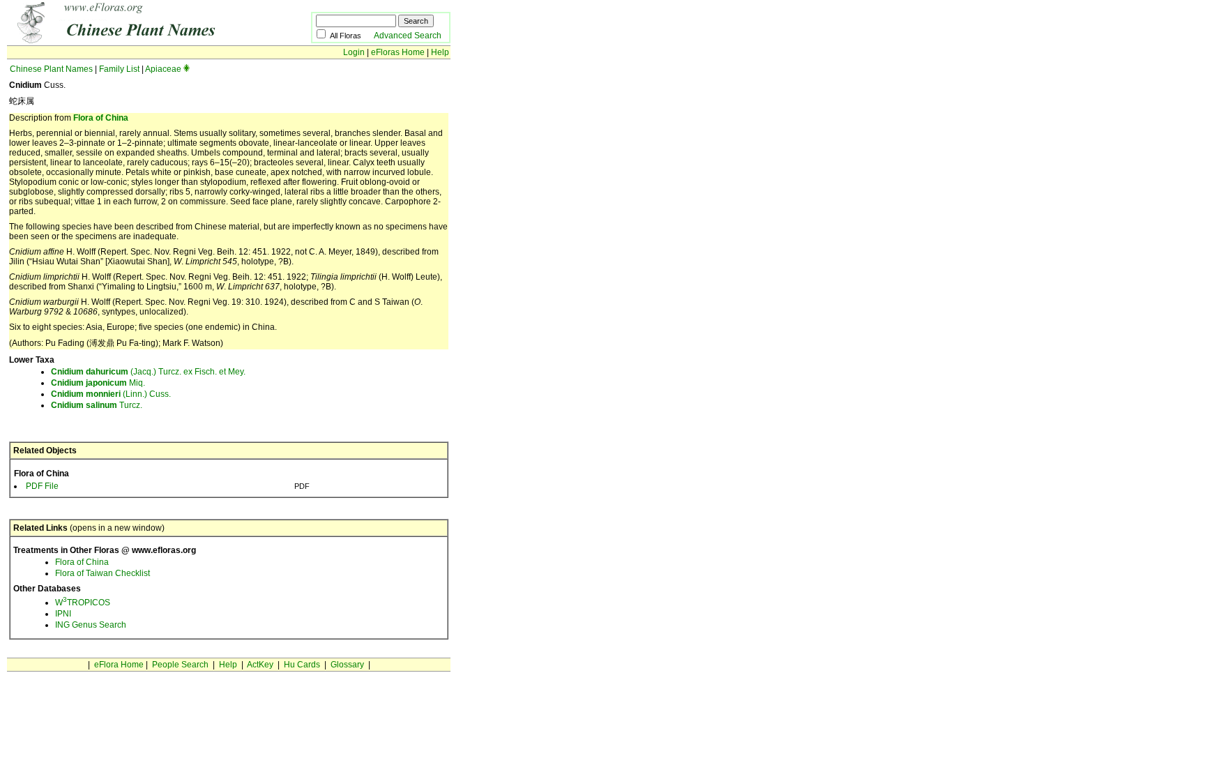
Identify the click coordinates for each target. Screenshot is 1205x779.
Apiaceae (163, 69)
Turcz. (96, 405)
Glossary (347, 665)
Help (440, 52)
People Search (180, 665)
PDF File (42, 486)
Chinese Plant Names (51, 69)
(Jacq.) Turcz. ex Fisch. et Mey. (148, 372)
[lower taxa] (186, 69)
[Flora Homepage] (137, 40)
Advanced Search (407, 35)
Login (354, 52)
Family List (119, 69)
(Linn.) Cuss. (111, 394)
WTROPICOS (82, 602)
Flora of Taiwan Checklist (102, 573)
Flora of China (100, 118)
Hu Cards (302, 665)
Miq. (98, 383)
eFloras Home (398, 52)
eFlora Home (119, 665)
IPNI (63, 614)
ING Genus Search (90, 625)
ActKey (260, 665)
